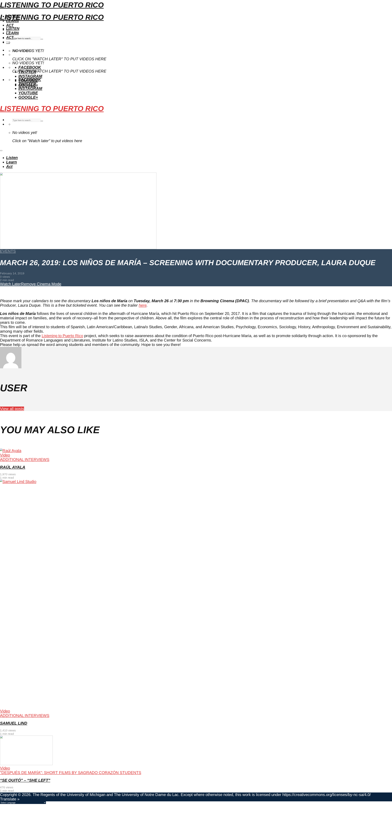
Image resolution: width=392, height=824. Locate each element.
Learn (12, 33)
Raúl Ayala (12, 467)
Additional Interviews (24, 459)
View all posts (12, 409)
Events (8, 251)
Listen (12, 28)
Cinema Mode (48, 284)
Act (10, 25)
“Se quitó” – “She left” (25, 780)
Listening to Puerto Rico (52, 5)
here (143, 305)
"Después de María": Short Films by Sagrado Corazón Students (70, 772)
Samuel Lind (13, 723)
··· (8, 42)
